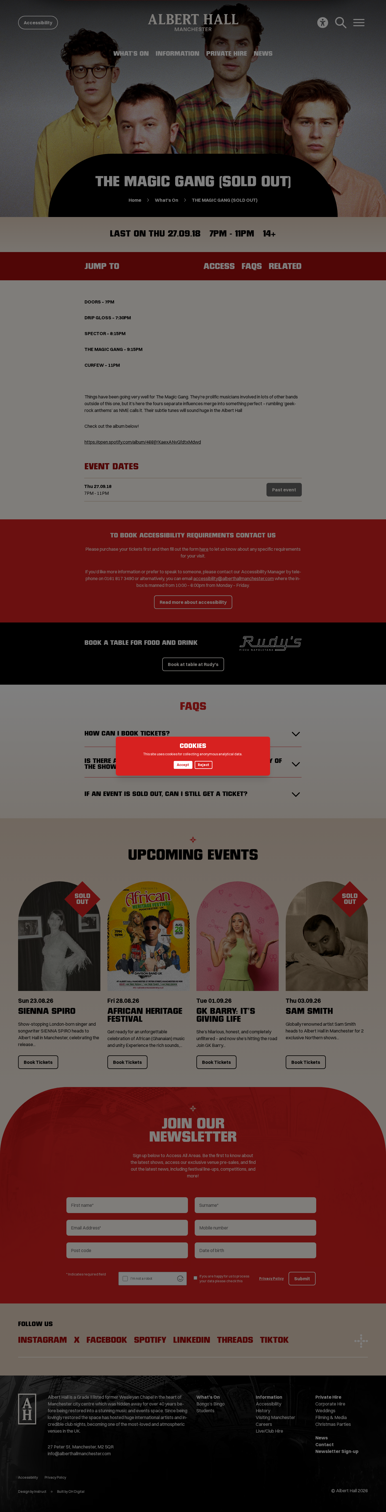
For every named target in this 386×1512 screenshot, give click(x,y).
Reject (203, 765)
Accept (183, 765)
